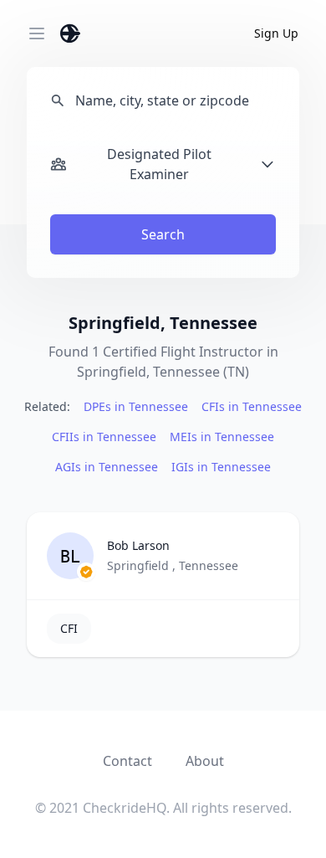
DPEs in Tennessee (136, 406)
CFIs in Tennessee (251, 406)
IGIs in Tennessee (221, 467)
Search (163, 234)
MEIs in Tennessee (222, 436)
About (205, 761)
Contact (127, 761)
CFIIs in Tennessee (104, 436)
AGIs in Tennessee (106, 467)
